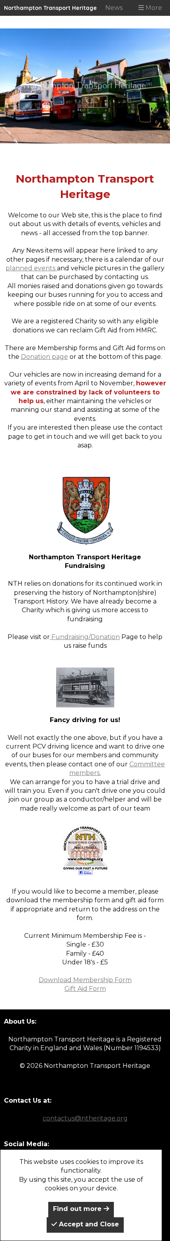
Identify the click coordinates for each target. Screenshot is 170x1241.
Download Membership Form (85, 980)
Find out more (78, 1209)
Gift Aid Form (85, 988)
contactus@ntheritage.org (85, 1118)
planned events (31, 268)
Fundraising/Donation (85, 637)
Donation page (44, 356)
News (114, 7)
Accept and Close (88, 1224)
